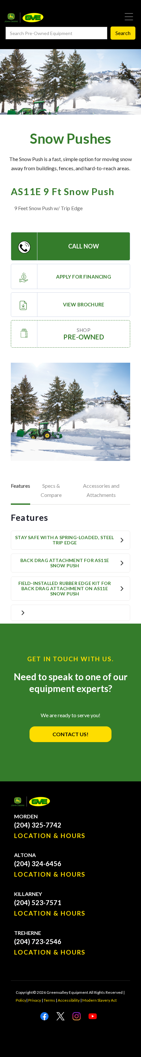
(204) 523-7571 (37, 902)
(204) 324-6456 (37, 863)
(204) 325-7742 (37, 825)
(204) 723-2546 (37, 941)
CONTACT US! (70, 734)
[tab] (20, 491)
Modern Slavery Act (99, 1000)
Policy (21, 1000)
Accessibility (69, 1000)
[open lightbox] (70, 412)
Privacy (34, 1000)
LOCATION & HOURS (50, 835)
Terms (49, 1000)
